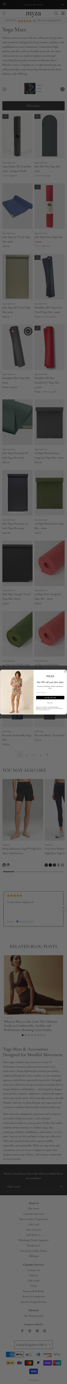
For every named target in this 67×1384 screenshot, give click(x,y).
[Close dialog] (65, 671)
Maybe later (50, 702)
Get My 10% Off (50, 697)
